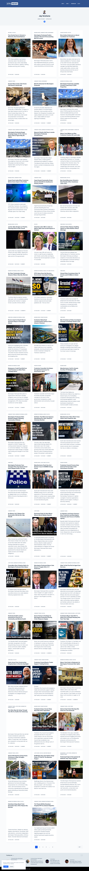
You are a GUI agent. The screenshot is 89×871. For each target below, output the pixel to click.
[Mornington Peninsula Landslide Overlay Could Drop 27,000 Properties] (70, 98)
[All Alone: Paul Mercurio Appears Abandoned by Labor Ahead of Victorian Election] (44, 431)
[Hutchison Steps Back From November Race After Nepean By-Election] (18, 818)
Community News (44, 32)
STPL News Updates (50, 270)
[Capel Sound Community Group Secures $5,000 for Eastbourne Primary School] (44, 194)
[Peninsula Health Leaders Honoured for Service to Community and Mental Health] (18, 630)
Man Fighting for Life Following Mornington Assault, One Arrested (55, 862)
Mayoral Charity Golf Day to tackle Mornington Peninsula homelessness (44, 134)
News (67, 3)
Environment (50, 32)
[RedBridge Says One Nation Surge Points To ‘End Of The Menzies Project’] (44, 770)
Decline (11, 866)
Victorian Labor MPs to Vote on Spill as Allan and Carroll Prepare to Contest (44, 228)
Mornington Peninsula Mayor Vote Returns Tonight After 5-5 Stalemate (44, 567)
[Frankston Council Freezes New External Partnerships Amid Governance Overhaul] (70, 479)
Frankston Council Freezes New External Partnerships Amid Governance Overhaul (69, 466)
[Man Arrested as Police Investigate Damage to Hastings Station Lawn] (70, 332)
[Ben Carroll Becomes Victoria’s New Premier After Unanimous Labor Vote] (70, 194)
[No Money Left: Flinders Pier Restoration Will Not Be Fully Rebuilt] (18, 528)
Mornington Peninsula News (66, 81)
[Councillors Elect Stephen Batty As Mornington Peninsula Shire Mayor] (18, 578)
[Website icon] (44, 22)
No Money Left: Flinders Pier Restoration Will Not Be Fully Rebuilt (16, 515)
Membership (73, 3)
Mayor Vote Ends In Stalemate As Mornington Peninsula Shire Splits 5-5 (70, 664)
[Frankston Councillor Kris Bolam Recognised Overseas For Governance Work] (44, 382)
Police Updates (68, 224)
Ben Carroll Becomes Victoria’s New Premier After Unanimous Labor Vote (69, 182)
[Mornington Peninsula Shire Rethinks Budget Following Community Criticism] (18, 431)
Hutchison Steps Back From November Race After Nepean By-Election (18, 805)
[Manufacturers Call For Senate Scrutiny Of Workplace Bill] (70, 381)
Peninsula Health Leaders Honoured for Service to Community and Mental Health (17, 617)
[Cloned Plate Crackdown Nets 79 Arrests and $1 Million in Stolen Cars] (70, 287)
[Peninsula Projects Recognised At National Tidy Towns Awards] (70, 769)
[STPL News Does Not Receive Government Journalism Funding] (44, 286)
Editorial (10, 32)
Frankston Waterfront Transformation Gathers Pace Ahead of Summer (43, 321)
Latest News (43, 462)
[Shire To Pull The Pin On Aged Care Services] (70, 578)
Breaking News (63, 177)
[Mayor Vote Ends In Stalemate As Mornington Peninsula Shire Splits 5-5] (70, 677)
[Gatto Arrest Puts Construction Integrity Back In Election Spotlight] (18, 675)
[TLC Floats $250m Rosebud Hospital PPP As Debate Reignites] (44, 817)
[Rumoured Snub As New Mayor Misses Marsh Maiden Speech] (44, 526)
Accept (6, 866)
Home (63, 3)
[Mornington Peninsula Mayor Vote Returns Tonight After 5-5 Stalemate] (44, 580)
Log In (78, 3)
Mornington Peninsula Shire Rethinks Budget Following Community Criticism (16, 418)
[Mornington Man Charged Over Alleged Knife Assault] (67, 861)
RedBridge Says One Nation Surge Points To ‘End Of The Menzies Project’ (44, 757)
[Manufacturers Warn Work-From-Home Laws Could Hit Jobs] (70, 429)
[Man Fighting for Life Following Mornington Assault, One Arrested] (47, 861)
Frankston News (63, 32)
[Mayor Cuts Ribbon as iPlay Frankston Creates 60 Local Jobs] (70, 146)
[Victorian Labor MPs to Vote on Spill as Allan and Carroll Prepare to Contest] (44, 241)
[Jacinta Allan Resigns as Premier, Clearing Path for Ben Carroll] (18, 239)
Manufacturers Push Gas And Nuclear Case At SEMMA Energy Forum (43, 466)
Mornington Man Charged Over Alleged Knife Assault (76, 862)
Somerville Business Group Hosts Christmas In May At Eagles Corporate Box (17, 757)
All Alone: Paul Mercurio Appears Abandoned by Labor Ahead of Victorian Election (43, 418)
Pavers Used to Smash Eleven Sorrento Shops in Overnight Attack (17, 321)
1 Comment (23, 217)
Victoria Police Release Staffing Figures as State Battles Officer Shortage (69, 228)
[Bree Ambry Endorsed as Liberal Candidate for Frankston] (70, 48)
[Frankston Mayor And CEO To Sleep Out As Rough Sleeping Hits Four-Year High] (70, 630)
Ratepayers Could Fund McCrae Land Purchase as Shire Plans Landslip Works (17, 370)
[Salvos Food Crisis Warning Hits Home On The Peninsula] (70, 722)
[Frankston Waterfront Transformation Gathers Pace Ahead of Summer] (44, 334)
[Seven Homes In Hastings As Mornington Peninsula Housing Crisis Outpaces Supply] (44, 630)
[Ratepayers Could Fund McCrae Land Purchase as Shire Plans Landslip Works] (18, 382)
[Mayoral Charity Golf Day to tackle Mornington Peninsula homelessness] (44, 146)
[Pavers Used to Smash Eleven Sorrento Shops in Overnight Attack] (18, 334)
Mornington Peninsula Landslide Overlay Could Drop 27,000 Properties (69, 85)
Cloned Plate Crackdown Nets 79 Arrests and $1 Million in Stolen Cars (70, 275)
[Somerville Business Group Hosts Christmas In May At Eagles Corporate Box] (18, 770)
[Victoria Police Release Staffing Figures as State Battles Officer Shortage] (70, 241)
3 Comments (22, 310)
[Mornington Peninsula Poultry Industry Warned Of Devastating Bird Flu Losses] (44, 49)
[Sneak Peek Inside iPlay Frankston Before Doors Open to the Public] (18, 193)
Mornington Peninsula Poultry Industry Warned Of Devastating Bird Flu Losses (43, 36)
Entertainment (71, 129)
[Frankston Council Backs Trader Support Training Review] (44, 675)
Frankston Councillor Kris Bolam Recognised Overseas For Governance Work (43, 370)
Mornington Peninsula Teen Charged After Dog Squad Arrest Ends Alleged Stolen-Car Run (17, 466)
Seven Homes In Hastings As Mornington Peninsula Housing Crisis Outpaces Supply (43, 617)
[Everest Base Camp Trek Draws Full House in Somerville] (18, 96)
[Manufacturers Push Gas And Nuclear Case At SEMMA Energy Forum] (44, 479)
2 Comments (75, 699)
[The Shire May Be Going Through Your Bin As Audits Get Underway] (18, 723)
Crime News (62, 224)
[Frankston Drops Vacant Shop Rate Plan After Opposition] (44, 722)
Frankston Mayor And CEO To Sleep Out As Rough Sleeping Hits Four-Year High (70, 617)
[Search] (82, 3)
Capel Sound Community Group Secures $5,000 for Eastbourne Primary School (43, 182)
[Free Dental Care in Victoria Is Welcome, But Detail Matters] (18, 48)
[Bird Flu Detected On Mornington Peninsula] (44, 96)
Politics (14, 32)
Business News (37, 32)
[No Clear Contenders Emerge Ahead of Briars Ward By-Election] (18, 286)
